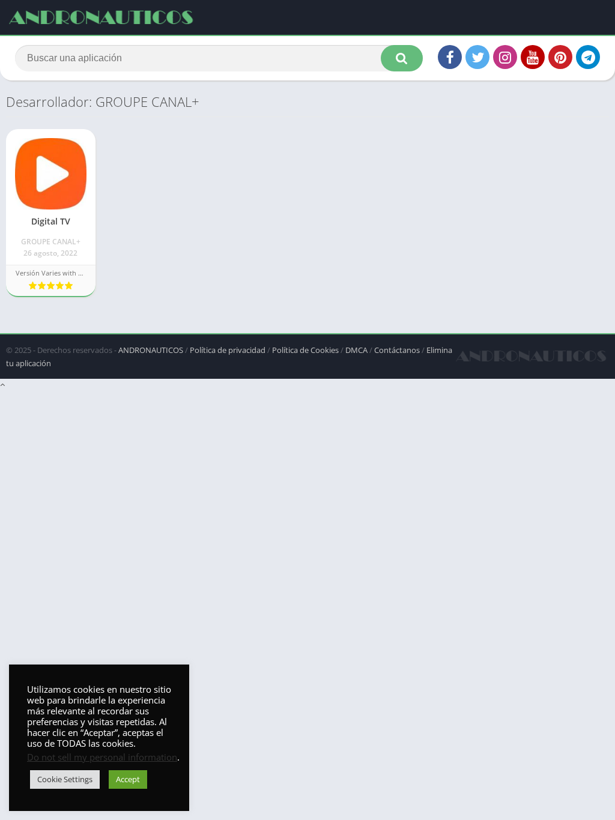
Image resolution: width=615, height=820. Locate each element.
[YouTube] (533, 57)
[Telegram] (588, 57)
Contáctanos (397, 350)
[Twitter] (477, 57)
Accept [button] (128, 779)
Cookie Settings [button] (64, 779)
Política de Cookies (305, 350)
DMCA (356, 350)
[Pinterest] (560, 57)
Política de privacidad (227, 350)
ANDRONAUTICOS (150, 350)
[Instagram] (505, 57)
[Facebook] (450, 57)
